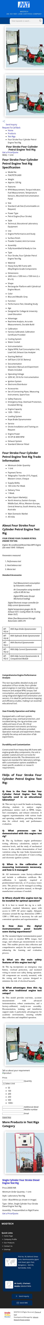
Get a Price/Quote (10, 152)
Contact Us (8, 1246)
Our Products (9, 1243)
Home (10, 130)
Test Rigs (11, 136)
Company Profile (10, 1239)
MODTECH (24, 12)
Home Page (8, 1236)
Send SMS (24, 1303)
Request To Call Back (11, 127)
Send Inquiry (11, 124)
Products (12, 133)
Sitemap (7, 1249)
